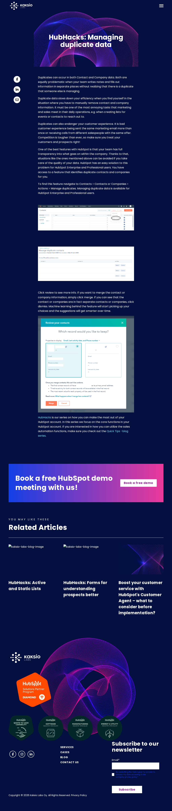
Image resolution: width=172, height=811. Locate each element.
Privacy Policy (79, 795)
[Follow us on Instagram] (21, 754)
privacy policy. (131, 777)
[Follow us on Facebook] (12, 754)
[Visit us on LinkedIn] (31, 754)
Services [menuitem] (67, 747)
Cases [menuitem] (65, 752)
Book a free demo (138, 483)
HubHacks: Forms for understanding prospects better (85, 588)
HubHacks (44, 417)
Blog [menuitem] (64, 757)
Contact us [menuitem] (69, 762)
